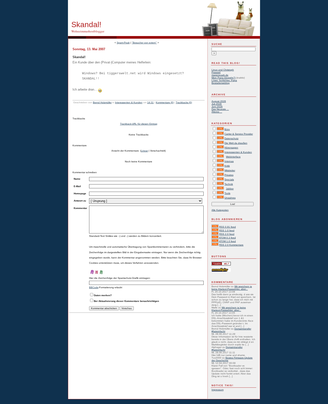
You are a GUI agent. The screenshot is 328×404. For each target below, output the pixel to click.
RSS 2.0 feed (226, 234)
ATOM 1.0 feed (227, 241)
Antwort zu (80, 200)
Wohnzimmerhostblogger (87, 31)
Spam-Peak (123, 42)
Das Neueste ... (220, 109)
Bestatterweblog (221, 83)
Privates (229, 175)
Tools (227, 193)
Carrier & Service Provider (239, 134)
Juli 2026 (217, 104)
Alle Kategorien (220, 210)
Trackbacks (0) (184, 102)
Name (77, 179)
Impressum (218, 389)
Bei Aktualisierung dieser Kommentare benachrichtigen (126, 301)
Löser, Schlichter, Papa (224, 80)
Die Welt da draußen (236, 143)
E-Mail (77, 186)
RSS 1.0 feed (226, 230)
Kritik (227, 166)
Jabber (230, 188)
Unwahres (230, 197)
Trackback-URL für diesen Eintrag (138, 123)
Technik (229, 184)
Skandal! (86, 24)
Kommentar (80, 208)
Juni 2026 (217, 106)
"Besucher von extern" (144, 42)
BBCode (93, 287)
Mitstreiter (230, 170)
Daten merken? (103, 295)
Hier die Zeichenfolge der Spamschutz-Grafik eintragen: (120, 278)
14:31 (150, 102)
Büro (227, 129)
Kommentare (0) (165, 102)
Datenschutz (231, 138)
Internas (229, 161)
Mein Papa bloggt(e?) (224, 77)
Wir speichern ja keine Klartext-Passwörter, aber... (232, 287)
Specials (229, 179)
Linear (144, 150)
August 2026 (219, 101)
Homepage (80, 193)
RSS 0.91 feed (227, 227)
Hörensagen (231, 147)
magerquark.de (220, 75)
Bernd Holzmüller (102, 102)
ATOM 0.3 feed (227, 237)
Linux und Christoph (223, 69)
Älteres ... (217, 111)
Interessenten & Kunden (128, 102)
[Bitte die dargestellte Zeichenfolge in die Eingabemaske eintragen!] (103, 270)
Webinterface (233, 156)
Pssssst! (216, 72)
